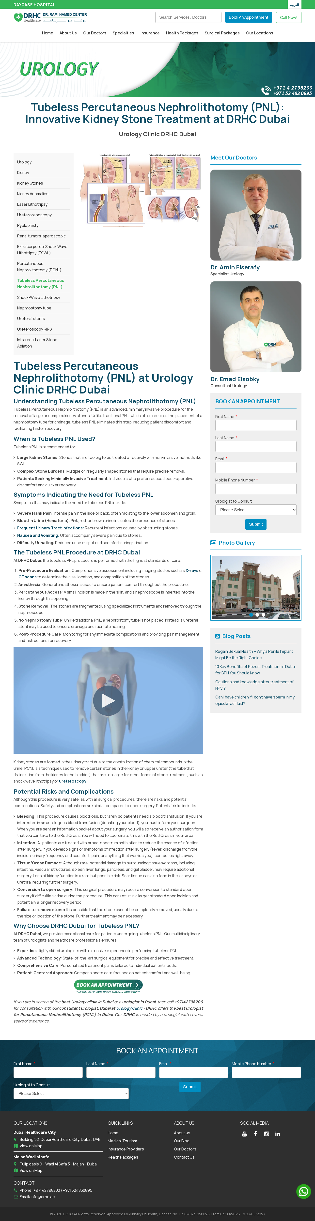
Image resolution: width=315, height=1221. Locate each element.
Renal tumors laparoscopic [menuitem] (41, 236)
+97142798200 (47, 1190)
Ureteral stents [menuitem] (31, 318)
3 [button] (263, 615)
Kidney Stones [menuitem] (30, 183)
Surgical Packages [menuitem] (222, 33)
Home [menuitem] (47, 33)
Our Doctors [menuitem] (94, 33)
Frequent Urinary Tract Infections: (51, 528)
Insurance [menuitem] (150, 33)
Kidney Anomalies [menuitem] (32, 193)
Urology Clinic (129, 1008)
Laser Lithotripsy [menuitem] (32, 204)
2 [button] (257, 615)
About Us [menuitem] (68, 33)
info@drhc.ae (43, 1196)
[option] (256, 587)
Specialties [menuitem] (123, 33)
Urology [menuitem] (24, 162)
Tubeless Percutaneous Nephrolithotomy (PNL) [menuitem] (40, 284)
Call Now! (288, 17)
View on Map (31, 1145)
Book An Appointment (248, 17)
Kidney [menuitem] (23, 172)
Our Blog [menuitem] (181, 1141)
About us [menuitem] (182, 1132)
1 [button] (251, 615)
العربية (294, 4)
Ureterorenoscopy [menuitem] (34, 215)
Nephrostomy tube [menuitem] (34, 308)
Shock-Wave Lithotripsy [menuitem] (38, 297)
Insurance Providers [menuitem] (126, 1149)
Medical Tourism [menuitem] (122, 1141)
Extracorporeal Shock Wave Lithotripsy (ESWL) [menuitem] (42, 250)
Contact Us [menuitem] (184, 1157)
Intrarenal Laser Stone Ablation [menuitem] (37, 343)
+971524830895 (77, 1190)
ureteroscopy (72, 781)
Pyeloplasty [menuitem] (27, 225)
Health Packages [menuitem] (182, 33)
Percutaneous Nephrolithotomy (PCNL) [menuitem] (39, 267)
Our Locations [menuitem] (259, 33)
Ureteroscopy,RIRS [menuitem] (34, 329)
